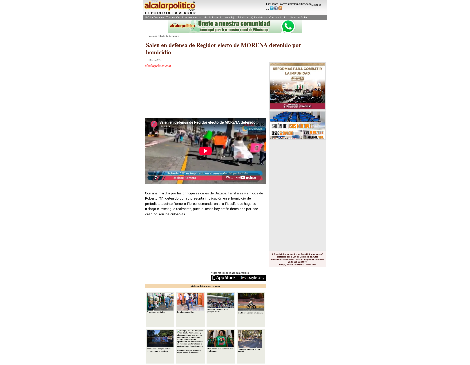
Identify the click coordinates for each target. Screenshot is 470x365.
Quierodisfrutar (259, 17)
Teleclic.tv (243, 17)
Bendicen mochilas (185, 312)
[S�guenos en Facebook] (276, 8)
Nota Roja (230, 17)
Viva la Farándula (213, 17)
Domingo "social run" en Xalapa (249, 350)
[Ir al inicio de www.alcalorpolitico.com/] (169, 14)
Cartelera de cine (278, 17)
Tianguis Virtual (174, 17)
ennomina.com (193, 17)
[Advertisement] (172, 95)
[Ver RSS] (280, 8)
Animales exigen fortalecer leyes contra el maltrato (189, 351)
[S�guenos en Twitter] (272, 8)
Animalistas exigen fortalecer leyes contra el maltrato (160, 350)
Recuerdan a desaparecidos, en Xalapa (220, 350)
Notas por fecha (298, 17)
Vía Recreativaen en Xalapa (250, 313)
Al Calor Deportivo (154, 17)
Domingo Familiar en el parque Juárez (217, 310)
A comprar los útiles (156, 312)
